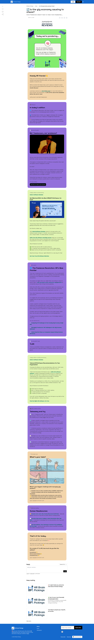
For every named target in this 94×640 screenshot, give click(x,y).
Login (73, 1)
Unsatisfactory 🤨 (34, 555)
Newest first (62, 564)
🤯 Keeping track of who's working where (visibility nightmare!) (46, 490)
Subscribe (79, 1)
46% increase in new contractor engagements (49, 282)
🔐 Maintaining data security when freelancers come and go (46, 495)
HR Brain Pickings (29, 6)
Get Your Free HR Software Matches (39, 256)
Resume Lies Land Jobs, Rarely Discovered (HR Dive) (45, 513)
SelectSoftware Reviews (38, 231)
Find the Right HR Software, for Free (39, 401)
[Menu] (83, 2)
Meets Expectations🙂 (36, 553)
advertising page (46, 91)
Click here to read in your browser (38, 184)
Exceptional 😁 (34, 552)
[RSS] (62, 631)
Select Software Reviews (36, 194)
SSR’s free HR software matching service (40, 237)
